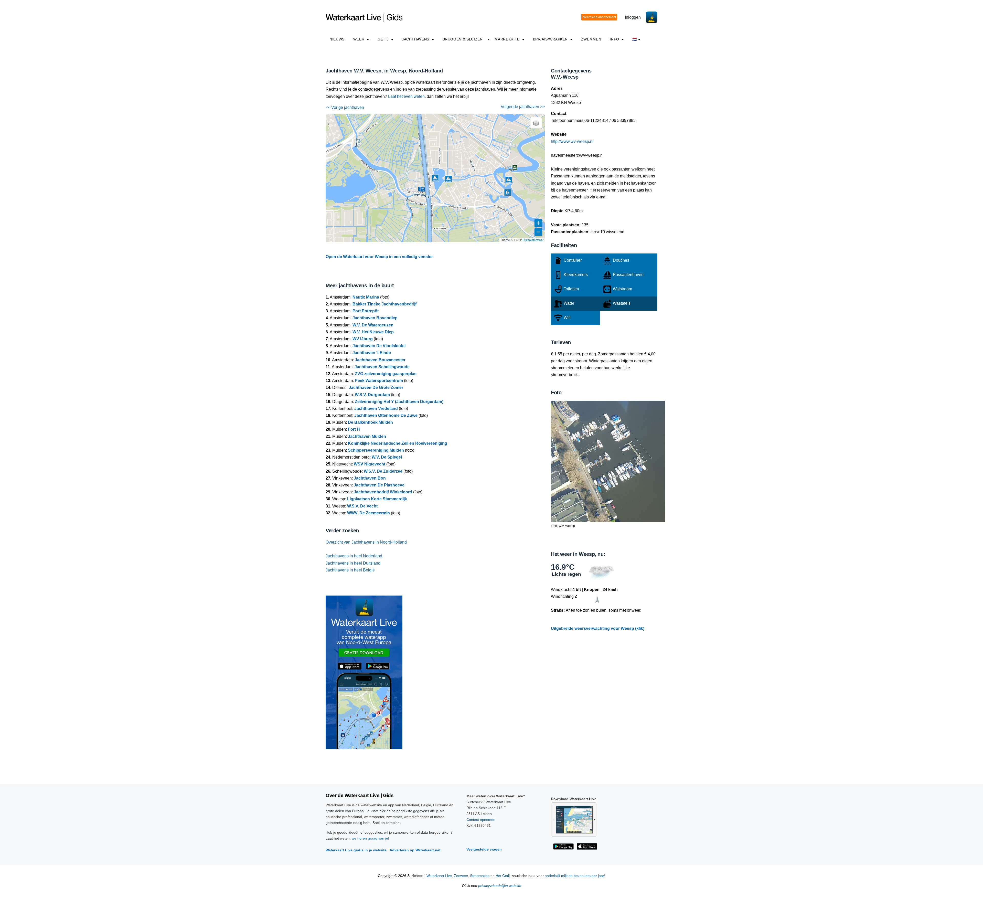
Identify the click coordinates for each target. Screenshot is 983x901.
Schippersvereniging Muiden (376, 450)
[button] (425, 194)
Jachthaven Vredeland (376, 408)
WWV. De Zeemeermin (368, 513)
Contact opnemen (480, 820)
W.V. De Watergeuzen (372, 325)
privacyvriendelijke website (499, 886)
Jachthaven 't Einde (371, 353)
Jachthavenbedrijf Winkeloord (383, 492)
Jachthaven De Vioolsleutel (378, 346)
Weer (359, 39)
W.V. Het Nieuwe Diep (373, 332)
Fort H (354, 429)
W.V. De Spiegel (387, 457)
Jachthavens (416, 39)
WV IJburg (362, 339)
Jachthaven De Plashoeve (379, 485)
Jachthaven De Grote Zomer (376, 387)
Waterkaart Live (439, 876)
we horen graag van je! (370, 838)
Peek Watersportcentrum (379, 380)
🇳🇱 (634, 39)
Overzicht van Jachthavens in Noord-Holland (366, 542)
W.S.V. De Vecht (362, 506)
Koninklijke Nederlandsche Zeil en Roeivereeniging (397, 443)
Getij (384, 39)
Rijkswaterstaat (532, 240)
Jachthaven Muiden (367, 436)
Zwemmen (591, 39)
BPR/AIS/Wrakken (551, 39)
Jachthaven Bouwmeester (380, 360)
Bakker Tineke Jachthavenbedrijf (384, 304)
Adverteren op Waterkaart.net (415, 850)
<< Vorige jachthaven (345, 107)
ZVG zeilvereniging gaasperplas (385, 374)
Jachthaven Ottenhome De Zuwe (386, 415)
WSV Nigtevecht (369, 464)
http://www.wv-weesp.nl (572, 141)
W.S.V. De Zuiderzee (383, 471)
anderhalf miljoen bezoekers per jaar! (575, 876)
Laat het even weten (406, 96)
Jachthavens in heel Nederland (354, 556)
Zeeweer (461, 876)
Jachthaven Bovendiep (375, 318)
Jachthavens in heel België (350, 570)
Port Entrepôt (365, 311)
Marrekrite (508, 39)
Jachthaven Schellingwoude (382, 367)
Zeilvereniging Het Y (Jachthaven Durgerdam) (399, 401)
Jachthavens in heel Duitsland (353, 563)
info (615, 39)
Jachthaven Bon (370, 478)
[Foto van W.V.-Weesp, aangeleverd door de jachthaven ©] (608, 461)
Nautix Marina (365, 297)
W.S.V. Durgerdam (372, 395)
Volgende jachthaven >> (523, 106)
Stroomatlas (479, 876)
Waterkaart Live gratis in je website (356, 850)
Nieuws (337, 39)
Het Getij (503, 876)
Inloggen (633, 17)
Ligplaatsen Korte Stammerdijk (377, 499)
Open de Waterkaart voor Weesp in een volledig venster (379, 257)
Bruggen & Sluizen (463, 39)
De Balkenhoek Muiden (370, 422)
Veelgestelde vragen (484, 849)
